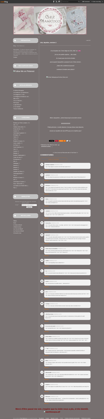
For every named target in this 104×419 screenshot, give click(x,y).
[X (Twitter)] (56, 2)
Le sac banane (16, 106)
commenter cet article (46, 146)
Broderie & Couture (17, 141)
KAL (14, 161)
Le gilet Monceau (17, 104)
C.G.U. (61, 418)
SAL (14, 124)
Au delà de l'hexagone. (18, 90)
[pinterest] (59, 2)
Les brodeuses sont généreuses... (21, 92)
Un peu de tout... (17, 129)
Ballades (15, 153)
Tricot (14, 139)
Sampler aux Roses (18, 171)
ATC (14, 179)
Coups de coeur (17, 157)
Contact (15, 57)
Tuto (14, 175)
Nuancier (15, 165)
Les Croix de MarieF (18, 229)
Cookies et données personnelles (72, 418)
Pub (14, 187)
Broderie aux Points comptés (20, 122)
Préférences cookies (85, 418)
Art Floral (15, 145)
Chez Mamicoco (23, 418)
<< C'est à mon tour (57, 152)
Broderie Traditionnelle (18, 155)
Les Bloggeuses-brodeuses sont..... (21, 96)
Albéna (15, 220)
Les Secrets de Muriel (18, 231)
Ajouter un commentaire (53, 159)
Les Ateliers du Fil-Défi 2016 (20, 185)
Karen (14, 222)
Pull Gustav (16, 102)
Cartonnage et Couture (18, 181)
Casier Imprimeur (17, 147)
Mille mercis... (16, 98)
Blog (14, 45)
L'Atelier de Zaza (17, 227)
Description (16, 49)
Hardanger (15, 163)
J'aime (14, 137)
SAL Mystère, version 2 (48, 42)
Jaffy (79, 50)
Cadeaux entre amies (18, 127)
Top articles (41, 418)
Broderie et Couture (18, 177)
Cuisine (15, 151)
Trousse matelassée (18, 108)
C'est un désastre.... (18, 100)
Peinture (15, 169)
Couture (15, 131)
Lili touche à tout (17, 233)
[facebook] (54, 2)
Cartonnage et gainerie (18, 133)
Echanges (15, 135)
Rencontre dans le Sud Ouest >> (70, 152)
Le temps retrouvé (17, 225)
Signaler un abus (54, 418)
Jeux (14, 149)
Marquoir (15, 167)
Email (16, 204)
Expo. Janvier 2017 (18, 183)
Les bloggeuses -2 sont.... (19, 94)
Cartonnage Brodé (17, 173)
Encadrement (16, 159)
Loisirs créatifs (16, 143)
